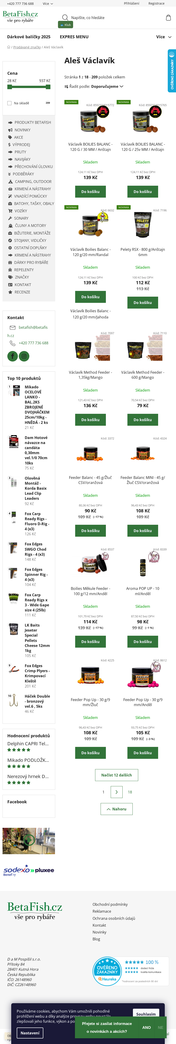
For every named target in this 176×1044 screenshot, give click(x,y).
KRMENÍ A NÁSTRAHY (33, 188)
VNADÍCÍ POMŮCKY (30, 196)
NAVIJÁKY (22, 159)
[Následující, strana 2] (117, 792)
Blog (96, 939)
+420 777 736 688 (20, 3)
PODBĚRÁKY (23, 174)
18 (130, 792)
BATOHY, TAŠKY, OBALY (34, 203)
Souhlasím (146, 1014)
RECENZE (22, 292)
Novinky (99, 932)
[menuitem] (29, 36)
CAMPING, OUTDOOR (33, 181)
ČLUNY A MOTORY (30, 225)
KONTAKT (23, 284)
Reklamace (102, 911)
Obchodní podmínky (110, 904)
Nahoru (119, 809)
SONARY (21, 218)
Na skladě (32, 103)
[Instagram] (24, 356)
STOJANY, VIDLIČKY (30, 240)
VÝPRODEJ (21, 144)
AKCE (18, 137)
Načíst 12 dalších (116, 775)
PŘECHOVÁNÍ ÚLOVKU (34, 166)
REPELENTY (24, 269)
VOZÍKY (21, 210)
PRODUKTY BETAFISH (33, 122)
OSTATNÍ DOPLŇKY (30, 247)
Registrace (156, 3)
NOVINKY (22, 130)
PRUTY (20, 152)
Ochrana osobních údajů (114, 918)
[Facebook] (12, 356)
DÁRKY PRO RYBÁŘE (31, 262)
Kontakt (99, 925)
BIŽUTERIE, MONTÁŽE (32, 233)
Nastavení (30, 1033)
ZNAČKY (22, 277)
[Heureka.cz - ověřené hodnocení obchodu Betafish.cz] (131, 971)
